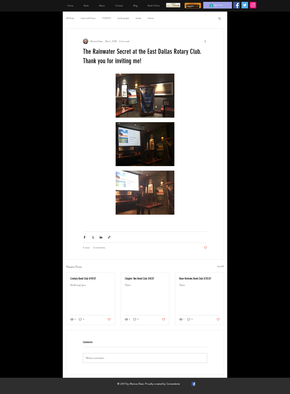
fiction (151, 18)
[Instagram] (253, 5)
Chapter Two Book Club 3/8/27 (139, 278)
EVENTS (106, 18)
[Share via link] (109, 237)
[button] (219, 18)
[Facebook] (236, 5)
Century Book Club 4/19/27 (83, 278)
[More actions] (205, 41)
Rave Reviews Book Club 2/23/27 (195, 278)
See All (220, 266)
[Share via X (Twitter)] (92, 237)
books (138, 18)
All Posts (70, 18)
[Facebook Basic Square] (194, 384)
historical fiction (88, 18)
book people (123, 18)
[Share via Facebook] (84, 237)
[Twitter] (244, 5)
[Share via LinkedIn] (101, 237)
